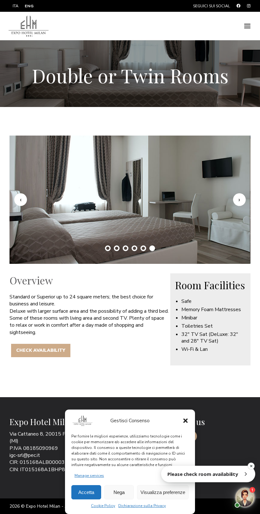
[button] (185, 420)
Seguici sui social (211, 6)
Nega (119, 492)
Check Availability (40, 350)
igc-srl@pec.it (25, 455)
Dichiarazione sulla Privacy (142, 505)
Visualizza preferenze (162, 492)
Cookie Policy (103, 505)
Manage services (89, 475)
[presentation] (20, 199)
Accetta (86, 492)
